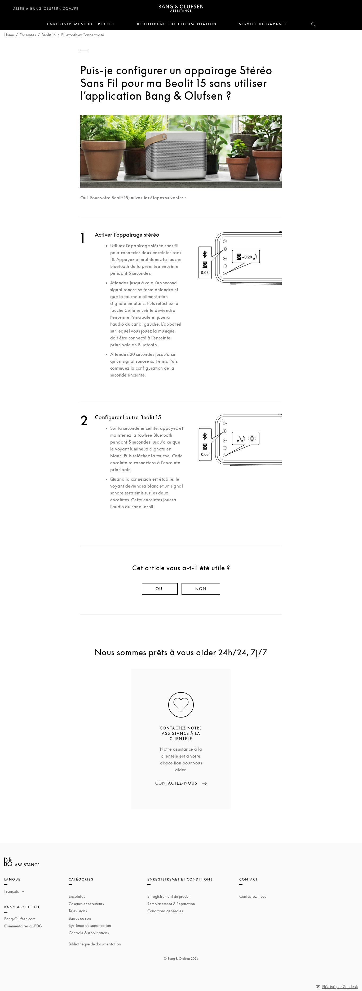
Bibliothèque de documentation (177, 24)
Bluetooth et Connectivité (82, 35)
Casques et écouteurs (86, 903)
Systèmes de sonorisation (90, 925)
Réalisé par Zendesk (340, 986)
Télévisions (78, 911)
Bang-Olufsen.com (19, 919)
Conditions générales (165, 911)
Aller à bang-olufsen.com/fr (46, 9)
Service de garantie (264, 24)
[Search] (313, 25)
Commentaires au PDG (23, 926)
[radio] (160, 589)
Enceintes (28, 35)
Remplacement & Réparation (171, 903)
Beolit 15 (49, 35)
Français (12, 891)
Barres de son (80, 918)
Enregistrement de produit (81, 24)
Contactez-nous (252, 896)
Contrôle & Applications (89, 933)
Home (9, 35)
